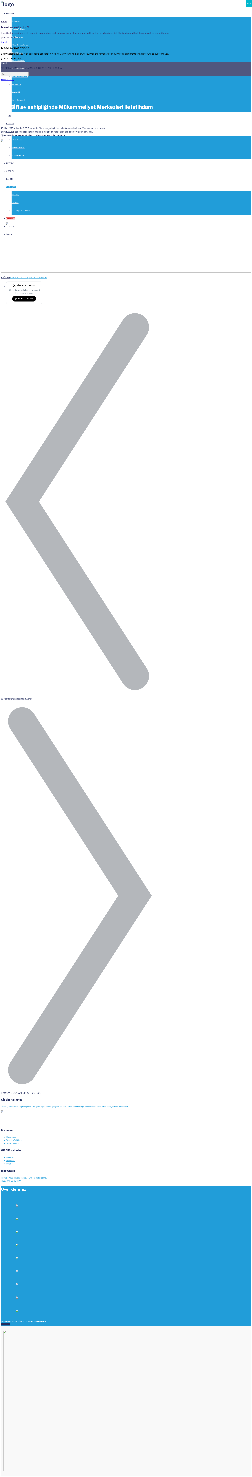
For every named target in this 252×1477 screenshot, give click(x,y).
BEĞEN (5, 277)
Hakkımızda (16, 21)
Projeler (9, 1164)
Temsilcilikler (16, 92)
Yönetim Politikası (18, 29)
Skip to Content (7, 79)
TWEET (37, 277)
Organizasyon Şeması (20, 76)
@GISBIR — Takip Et (24, 299)
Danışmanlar (16, 84)
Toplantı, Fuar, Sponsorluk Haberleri (43, 122)
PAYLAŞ (19, 277)
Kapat (249, 3)
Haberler (19, 122)
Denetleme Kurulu (18, 61)
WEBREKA (41, 1321)
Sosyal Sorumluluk (18, 100)
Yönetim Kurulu (17, 37)
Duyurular (10, 1160)
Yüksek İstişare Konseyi (20, 45)
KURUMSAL (10, 13)
